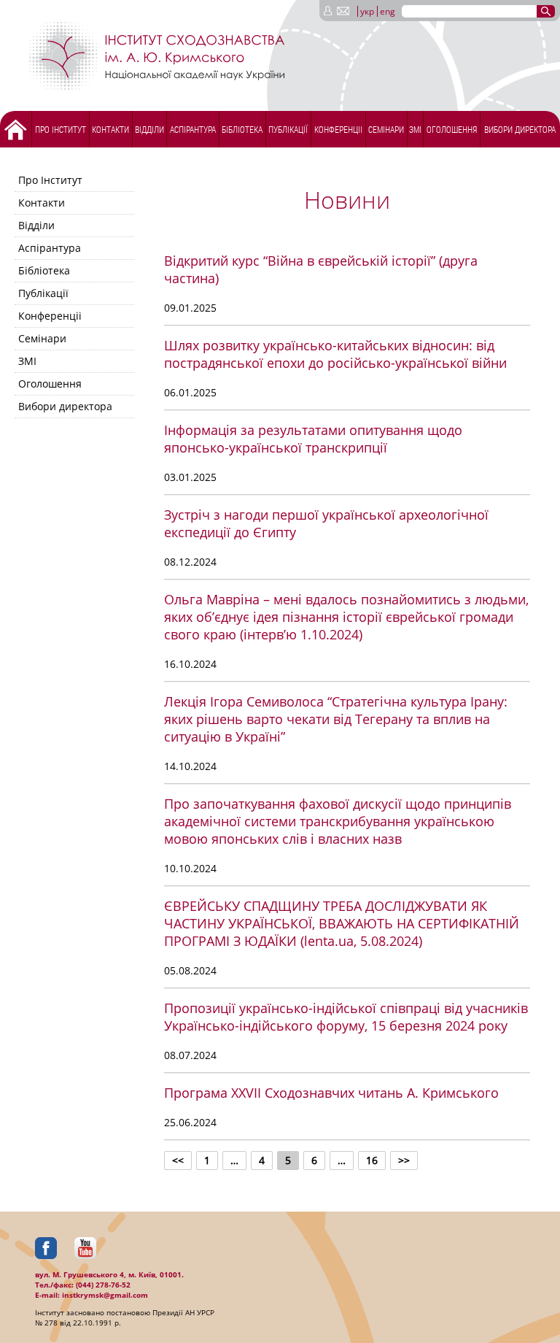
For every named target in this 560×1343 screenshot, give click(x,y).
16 (372, 1160)
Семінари (386, 129)
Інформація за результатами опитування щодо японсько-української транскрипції (313, 438)
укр (367, 11)
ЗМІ (415, 129)
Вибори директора (520, 129)
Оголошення (452, 129)
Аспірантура (193, 129)
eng (387, 11)
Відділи (149, 129)
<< (178, 1160)
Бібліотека (242, 129)
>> (404, 1160)
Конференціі (338, 129)
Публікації (288, 129)
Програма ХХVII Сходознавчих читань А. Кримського (331, 1092)
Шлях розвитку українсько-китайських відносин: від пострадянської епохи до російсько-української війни (335, 354)
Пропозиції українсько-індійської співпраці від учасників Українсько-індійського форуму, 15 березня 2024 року (346, 1016)
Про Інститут (60, 129)
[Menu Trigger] (40, 13)
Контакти (110, 129)
